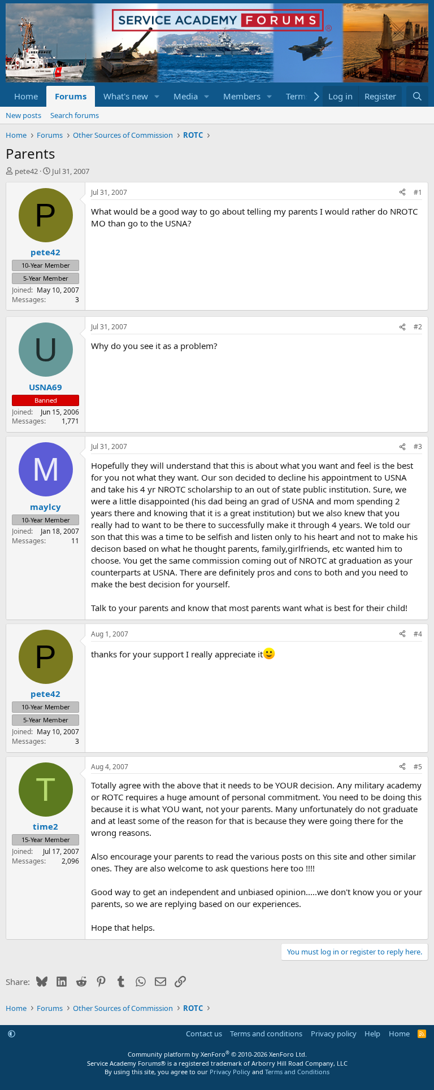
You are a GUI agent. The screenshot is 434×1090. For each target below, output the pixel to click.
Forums (70, 96)
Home (26, 96)
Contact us (204, 1033)
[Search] (417, 96)
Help (372, 1033)
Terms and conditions (266, 1033)
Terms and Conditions (297, 1071)
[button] (157, 96)
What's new (125, 96)
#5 (418, 766)
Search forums (74, 115)
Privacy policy (334, 1033)
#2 (418, 327)
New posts (23, 115)
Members (242, 96)
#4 (418, 634)
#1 (418, 192)
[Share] (402, 192)
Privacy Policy (230, 1071)
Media (185, 96)
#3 (418, 446)
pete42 (26, 171)
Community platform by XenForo (217, 1054)
